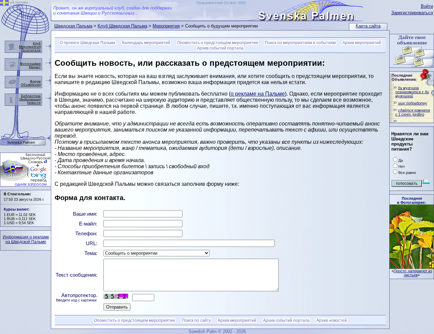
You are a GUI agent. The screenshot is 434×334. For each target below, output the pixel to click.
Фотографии (30, 63)
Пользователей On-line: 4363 (221, 3)
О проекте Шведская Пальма (87, 42)
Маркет (35, 67)
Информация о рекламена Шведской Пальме (26, 239)
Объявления (31, 84)
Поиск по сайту (196, 320)
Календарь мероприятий (146, 42)
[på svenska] (4, 4)
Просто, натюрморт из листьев (413, 273)
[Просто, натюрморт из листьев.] (412, 267)
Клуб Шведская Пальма (122, 25)
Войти (427, 6)
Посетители (31, 50)
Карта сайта (368, 25)
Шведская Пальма (73, 25)
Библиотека (31, 96)
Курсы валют (16, 209)
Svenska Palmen (21, 142)
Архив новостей (331, 320)
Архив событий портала (220, 48)
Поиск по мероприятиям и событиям (300, 42)
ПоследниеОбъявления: (404, 77)
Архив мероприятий (361, 42)
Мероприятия (166, 25)
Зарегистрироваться (412, 12)
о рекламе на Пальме (258, 94)
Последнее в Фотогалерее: (411, 200)
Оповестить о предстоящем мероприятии (217, 42)
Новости (34, 102)
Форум (35, 81)
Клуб (37, 43)
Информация (30, 99)
